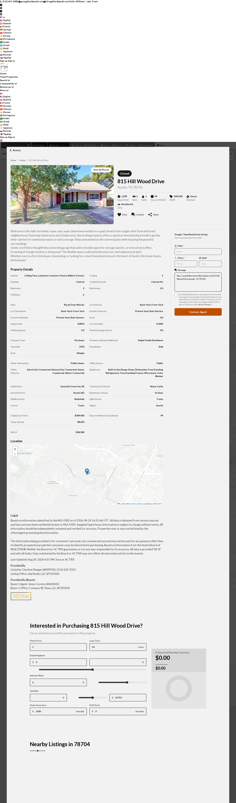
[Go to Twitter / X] (1, 11)
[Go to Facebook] (1, 4)
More (3, 90)
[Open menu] (1, 140)
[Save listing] (82, 764)
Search (3, 80)
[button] (87, 471)
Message (182, 270)
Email (205, 258)
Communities (7, 83)
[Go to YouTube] (1, 14)
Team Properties (9, 76)
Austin (23, 160)
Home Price (36, 640)
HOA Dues (94, 705)
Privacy (208, 304)
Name (181, 246)
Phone (181, 258)
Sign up (4, 61)
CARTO (159, 504)
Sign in (11, 61)
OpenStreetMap (136, 504)
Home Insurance (38, 705)
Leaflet (122, 504)
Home (13, 160)
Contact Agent (198, 311)
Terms (200, 304)
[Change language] (2, 17)
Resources (5, 87)
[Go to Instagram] (1, 7)
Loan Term (94, 640)
